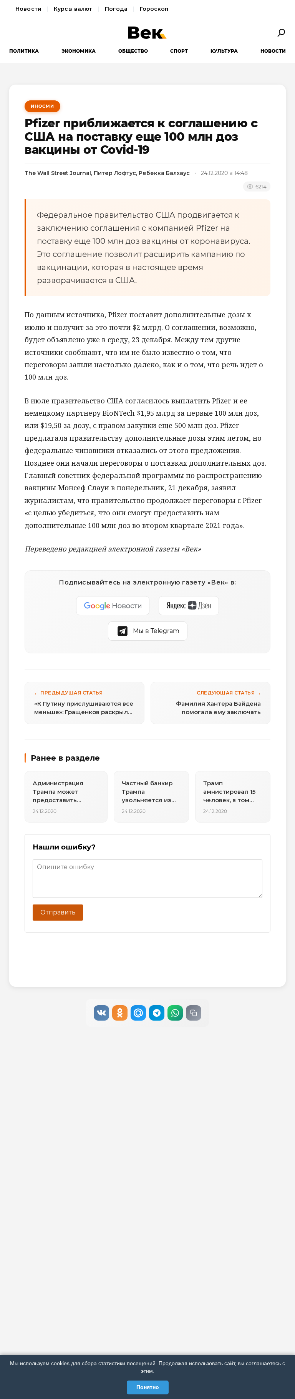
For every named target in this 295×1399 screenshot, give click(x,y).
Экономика (78, 51)
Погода (116, 8)
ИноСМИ (42, 106)
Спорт (179, 51)
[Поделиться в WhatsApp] (175, 1013)
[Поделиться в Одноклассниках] (120, 1013)
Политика (24, 51)
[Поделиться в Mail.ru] (138, 1013)
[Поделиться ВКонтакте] (101, 1013)
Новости (28, 8)
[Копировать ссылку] (193, 1013)
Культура (224, 51)
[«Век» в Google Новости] (113, 605)
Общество (133, 51)
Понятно (147, 1387)
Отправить (57, 912)
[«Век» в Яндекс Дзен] (189, 605)
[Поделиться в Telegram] (156, 1013)
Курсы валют (73, 8)
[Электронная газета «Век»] (147, 33)
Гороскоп (154, 8)
